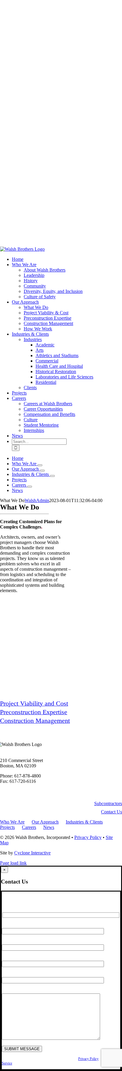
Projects (7, 827)
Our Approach (45, 821)
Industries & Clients (84, 821)
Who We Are (12, 821)
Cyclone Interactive (32, 852)
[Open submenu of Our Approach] (42, 470)
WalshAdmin (37, 500)
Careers (29, 827)
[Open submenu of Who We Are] (40, 465)
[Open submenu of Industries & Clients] (52, 476)
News (48, 827)
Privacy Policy (88, 837)
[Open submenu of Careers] (29, 487)
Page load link (13, 862)
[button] (108, 803)
